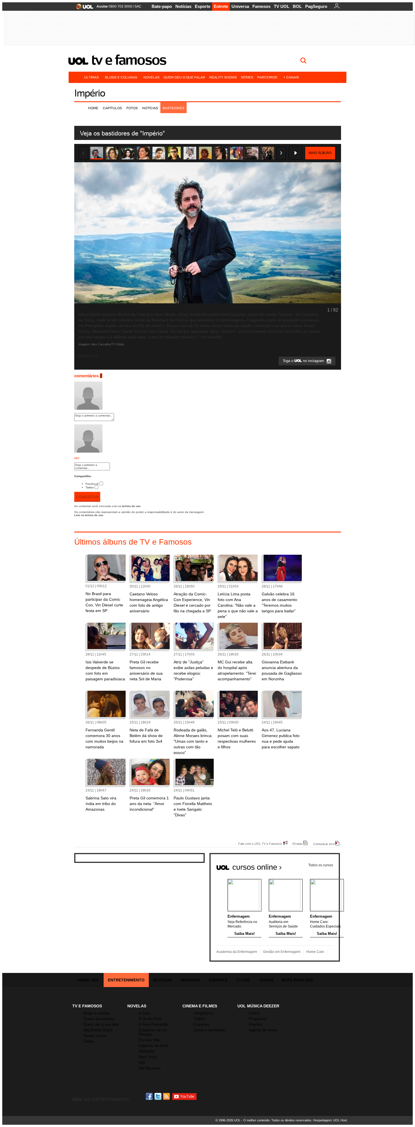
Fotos (132, 108)
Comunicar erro (324, 843)
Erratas (297, 843)
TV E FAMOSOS (87, 1006)
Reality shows (223, 77)
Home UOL (88, 980)
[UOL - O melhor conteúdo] (83, 8)
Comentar (87, 497)
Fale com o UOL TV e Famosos (260, 843)
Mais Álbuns (320, 153)
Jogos (266, 980)
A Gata (144, 1013)
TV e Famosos (128, 59)
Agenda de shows (263, 1030)
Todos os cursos (320, 865)
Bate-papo (162, 6)
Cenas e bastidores (209, 1030)
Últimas (91, 77)
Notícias (183, 6)
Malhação (146, 1051)
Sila (142, 1062)
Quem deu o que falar (184, 77)
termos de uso (131, 506)
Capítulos (112, 108)
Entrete (221, 6)
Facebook (92, 483)
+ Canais (291, 77)
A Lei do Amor (150, 1019)
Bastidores (173, 108)
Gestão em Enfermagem (281, 952)
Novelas (151, 77)
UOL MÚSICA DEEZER (258, 1006)
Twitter (90, 487)
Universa (240, 6)
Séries (247, 77)
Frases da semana (99, 1019)
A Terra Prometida (153, 1024)
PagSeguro (316, 6)
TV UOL (281, 6)
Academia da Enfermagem (236, 952)
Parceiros (267, 77)
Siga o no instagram (304, 361)
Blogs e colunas (121, 77)
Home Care (315, 952)
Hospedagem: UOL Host (330, 1120)
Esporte (202, 6)
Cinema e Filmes (199, 1006)
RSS (167, 1096)
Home (93, 108)
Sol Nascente (150, 1068)
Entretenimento (126, 980)
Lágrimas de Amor (153, 1045)
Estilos (254, 1013)
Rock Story (148, 1057)
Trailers (200, 1019)
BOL (297, 6)
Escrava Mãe (149, 1040)
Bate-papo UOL (298, 980)
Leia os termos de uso (88, 515)
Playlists (256, 1024)
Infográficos (203, 1013)
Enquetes (201, 1024)
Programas (258, 1019)
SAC (137, 6)
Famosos (261, 6)
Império (89, 93)
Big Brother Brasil (98, 1030)
